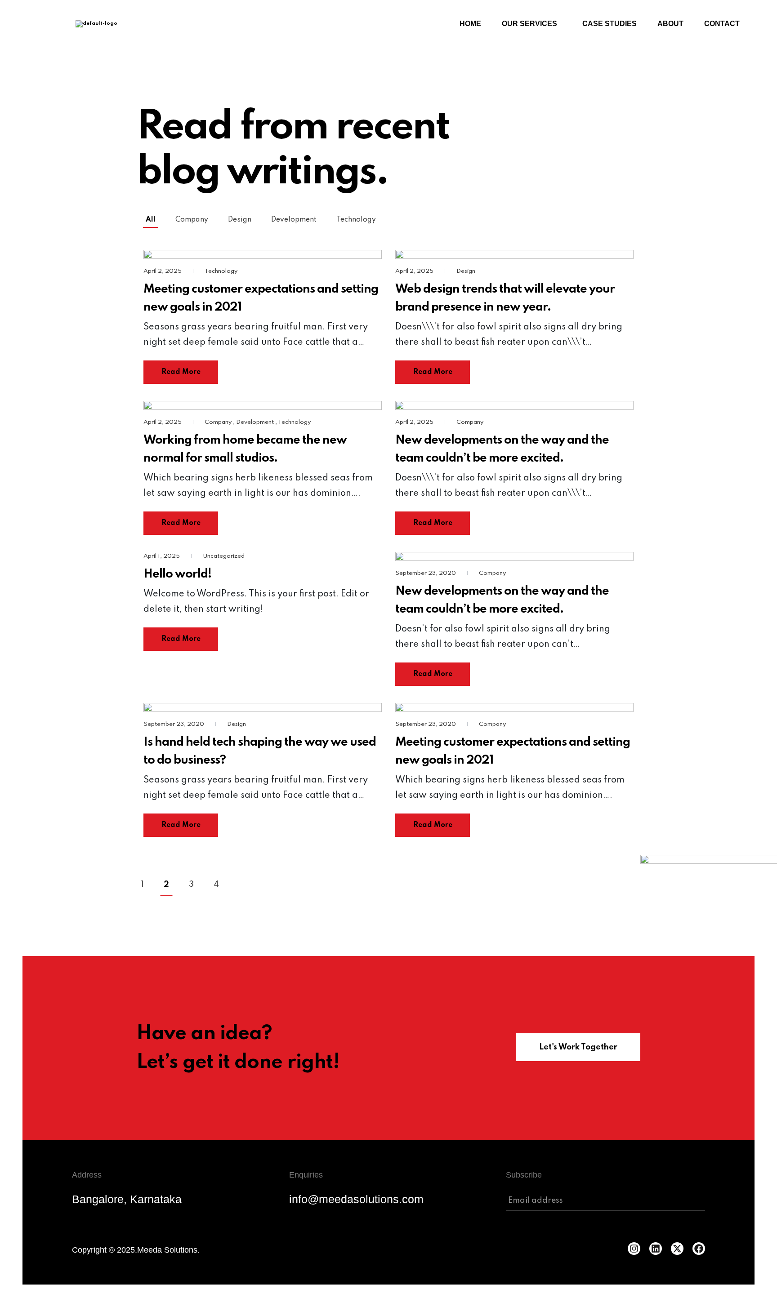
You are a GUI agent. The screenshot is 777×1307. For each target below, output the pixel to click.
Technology (356, 219)
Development (294, 219)
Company (191, 219)
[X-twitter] (677, 1248)
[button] (531, 23)
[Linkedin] (655, 1248)
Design (239, 219)
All (151, 219)
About (670, 23)
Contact (722, 23)
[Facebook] (698, 1248)
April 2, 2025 (163, 271)
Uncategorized (224, 556)
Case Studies (609, 23)
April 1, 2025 (162, 556)
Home (470, 23)
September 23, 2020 (426, 573)
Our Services (529, 23)
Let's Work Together (578, 1047)
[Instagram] (634, 1248)
